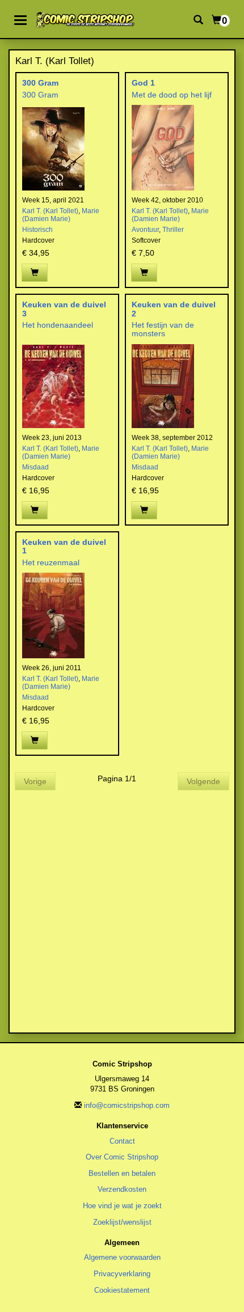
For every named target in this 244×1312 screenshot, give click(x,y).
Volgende (203, 781)
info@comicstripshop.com (127, 1105)
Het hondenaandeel (57, 324)
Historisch (37, 230)
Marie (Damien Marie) (60, 215)
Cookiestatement (122, 1290)
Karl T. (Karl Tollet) (50, 211)
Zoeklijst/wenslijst (122, 1222)
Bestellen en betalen (122, 1173)
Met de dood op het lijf (172, 94)
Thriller (173, 230)
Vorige (35, 781)
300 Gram (40, 82)
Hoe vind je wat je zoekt (122, 1205)
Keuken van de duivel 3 (64, 309)
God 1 (143, 82)
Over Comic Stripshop (122, 1157)
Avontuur (145, 230)
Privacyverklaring (122, 1273)
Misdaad (35, 467)
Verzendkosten (122, 1189)
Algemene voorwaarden (122, 1257)
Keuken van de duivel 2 (174, 309)
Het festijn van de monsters (163, 329)
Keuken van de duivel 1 (64, 546)
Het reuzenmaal (50, 562)
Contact (122, 1141)
